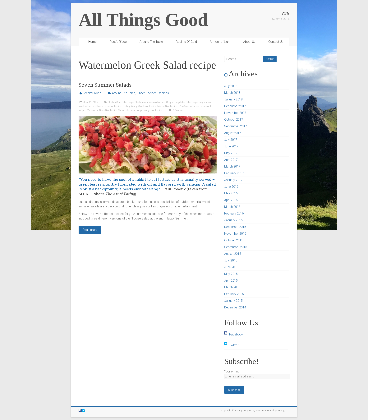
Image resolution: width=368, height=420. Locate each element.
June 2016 (231, 186)
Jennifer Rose (92, 93)
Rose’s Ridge (118, 42)
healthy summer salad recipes (107, 106)
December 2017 (235, 106)
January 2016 (233, 220)
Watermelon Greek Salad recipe (102, 110)
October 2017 (233, 119)
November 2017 (235, 113)
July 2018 (230, 86)
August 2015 (232, 254)
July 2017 (230, 139)
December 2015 (235, 227)
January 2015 (233, 300)
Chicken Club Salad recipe (121, 102)
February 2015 (234, 294)
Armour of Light (220, 42)
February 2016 (234, 213)
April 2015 (231, 280)
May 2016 (231, 193)
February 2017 (234, 173)
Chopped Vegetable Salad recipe (182, 102)
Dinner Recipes (147, 93)
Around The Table (151, 42)
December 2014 (235, 307)
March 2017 (232, 166)
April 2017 (231, 160)
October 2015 (233, 240)
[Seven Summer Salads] (148, 118)
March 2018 (232, 93)
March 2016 (232, 207)
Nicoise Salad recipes (167, 106)
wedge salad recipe (153, 110)
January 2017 (233, 180)
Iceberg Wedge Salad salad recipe (139, 106)
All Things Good (143, 19)
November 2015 (235, 233)
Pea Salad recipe (187, 106)
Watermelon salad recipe (130, 110)
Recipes (163, 93)
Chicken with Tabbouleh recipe (150, 102)
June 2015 (231, 267)
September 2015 (235, 247)
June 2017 (231, 146)
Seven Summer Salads (105, 84)
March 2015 (232, 287)
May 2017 (231, 153)
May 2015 (231, 274)
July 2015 (230, 260)
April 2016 (231, 200)
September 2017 (235, 126)
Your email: (231, 371)
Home (92, 42)
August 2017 (232, 133)
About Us (249, 42)
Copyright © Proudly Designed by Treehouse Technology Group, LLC (255, 410)
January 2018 (233, 99)
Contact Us (275, 42)
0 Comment (178, 110)
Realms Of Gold (186, 42)
